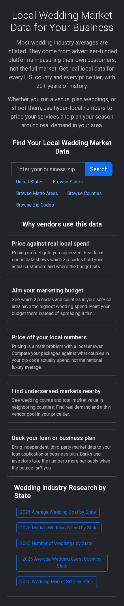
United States (30, 182)
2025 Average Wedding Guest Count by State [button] (62, 562)
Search (99, 169)
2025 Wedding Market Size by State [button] (56, 581)
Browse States (68, 182)
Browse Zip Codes (35, 205)
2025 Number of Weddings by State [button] (56, 543)
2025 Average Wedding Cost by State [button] (58, 512)
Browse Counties (84, 193)
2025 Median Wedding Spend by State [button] (59, 528)
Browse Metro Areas (37, 193)
